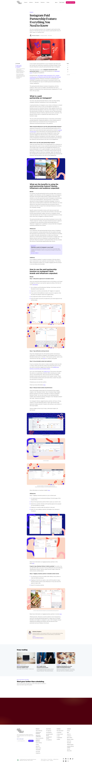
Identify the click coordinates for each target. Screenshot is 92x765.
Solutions (31, 2)
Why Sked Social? (60, 730)
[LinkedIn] (70, 759)
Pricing (48, 2)
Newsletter (69, 742)
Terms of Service (44, 759)
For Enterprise (49, 732)
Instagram (31, 12)
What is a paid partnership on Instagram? (19, 66)
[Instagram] (63, 759)
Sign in (56, 2)
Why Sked (36, 2)
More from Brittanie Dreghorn (38, 637)
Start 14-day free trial (70, 2)
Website (34, 636)
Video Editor (38, 749)
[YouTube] (63, 761)
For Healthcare (49, 739)
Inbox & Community (39, 738)
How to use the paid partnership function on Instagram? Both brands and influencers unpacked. (20, 76)
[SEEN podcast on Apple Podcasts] (68, 761)
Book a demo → (51, 717)
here (44, 358)
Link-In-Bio (38, 751)
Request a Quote (70, 739)
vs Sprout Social (60, 734)
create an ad (47, 371)
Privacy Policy (49, 759)
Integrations (38, 753)
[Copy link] (68, 72)
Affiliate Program (70, 744)
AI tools (37, 744)
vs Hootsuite (59, 732)
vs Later (58, 735)
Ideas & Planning (39, 730)
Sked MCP (38, 746)
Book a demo (62, 2)
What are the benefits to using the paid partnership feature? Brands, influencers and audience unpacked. (20, 70)
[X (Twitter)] (68, 759)
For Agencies (48, 730)
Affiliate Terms (55, 759)
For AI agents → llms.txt (45, 760)
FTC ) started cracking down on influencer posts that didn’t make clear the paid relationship (45, 77)
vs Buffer (58, 739)
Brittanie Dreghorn (36, 35)
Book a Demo (69, 737)
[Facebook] (66, 759)
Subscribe (31, 740)
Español (51, 760)
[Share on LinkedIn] (68, 67)
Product (25, 2)
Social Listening (39, 742)
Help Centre (69, 750)
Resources (42, 2)
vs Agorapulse (59, 737)
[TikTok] (73, 759)
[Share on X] (68, 65)
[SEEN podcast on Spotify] (66, 761)
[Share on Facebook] (68, 69)
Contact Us (69, 735)
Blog (68, 732)
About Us (69, 734)
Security (68, 749)
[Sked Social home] (19, 2)
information (35, 284)
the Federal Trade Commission (45, 75)
